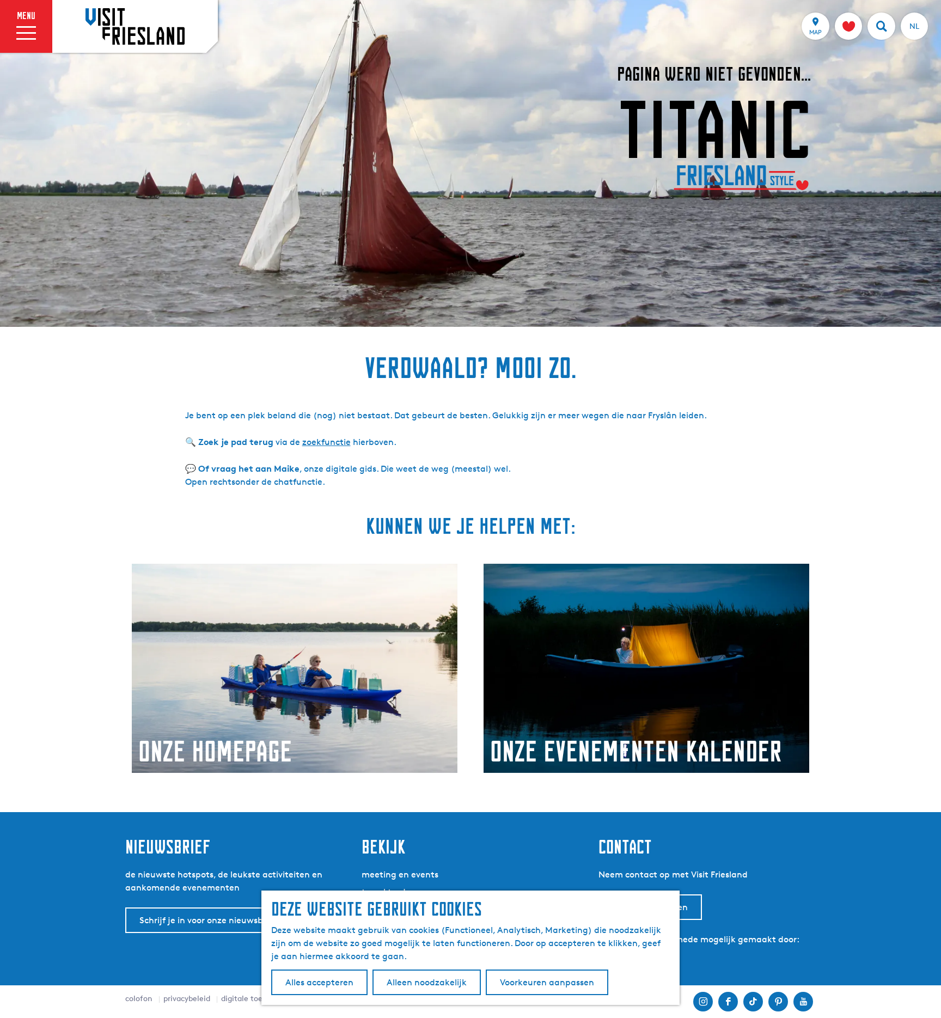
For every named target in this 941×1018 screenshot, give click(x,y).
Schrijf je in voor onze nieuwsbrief (208, 920)
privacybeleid (186, 998)
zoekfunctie (326, 442)
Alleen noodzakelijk (427, 982)
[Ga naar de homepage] (135, 26)
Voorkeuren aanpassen (547, 982)
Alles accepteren (319, 982)
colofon (138, 998)
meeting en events (400, 874)
